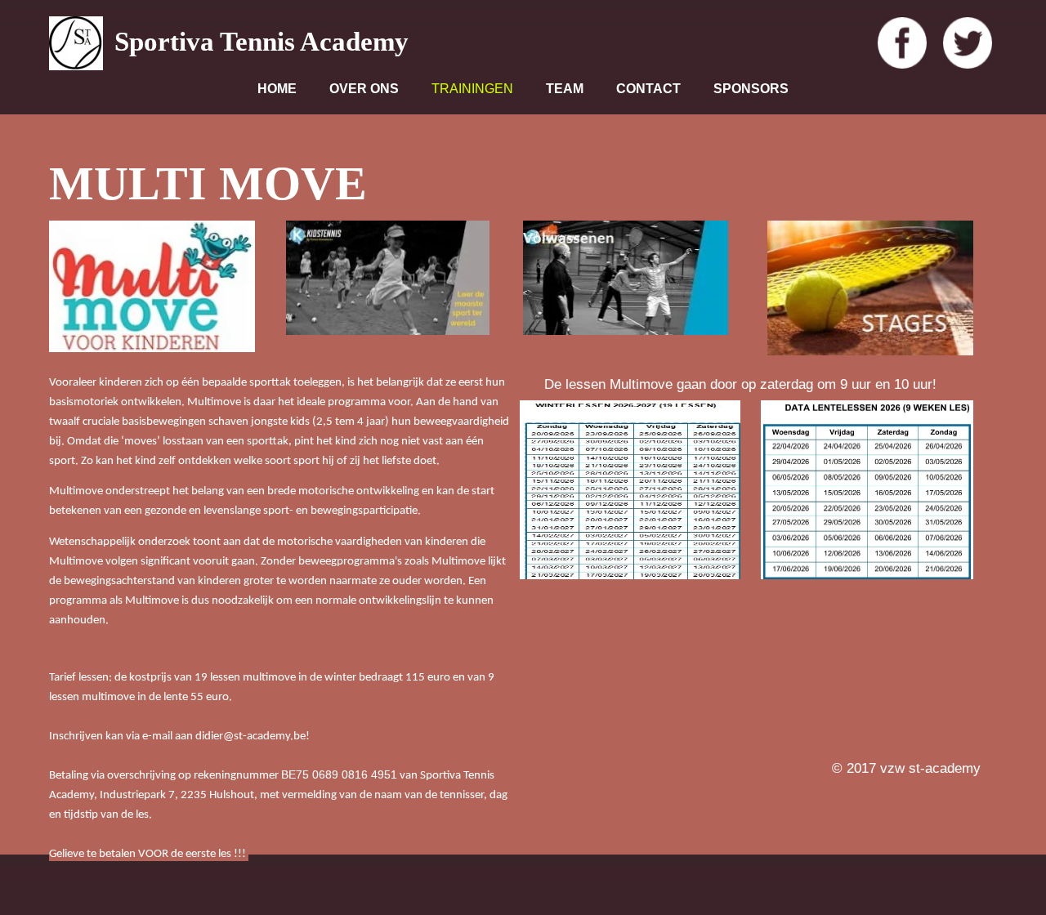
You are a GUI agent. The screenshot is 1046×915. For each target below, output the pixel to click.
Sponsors (751, 89)
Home (277, 89)
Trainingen (472, 89)
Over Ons (364, 89)
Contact (648, 89)
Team (564, 89)
